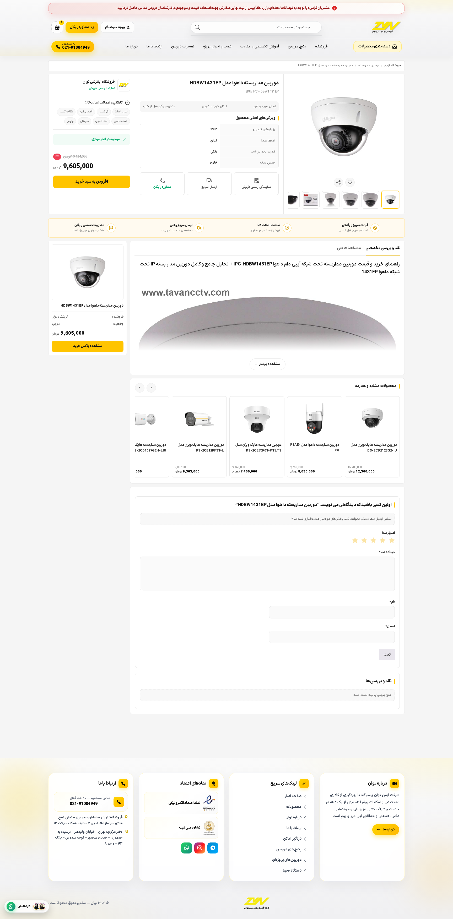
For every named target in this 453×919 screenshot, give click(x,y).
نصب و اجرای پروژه (217, 46)
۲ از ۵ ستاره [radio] (382, 540)
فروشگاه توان (393, 65)
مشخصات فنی (349, 248)
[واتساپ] (186, 847)
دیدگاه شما (387, 552)
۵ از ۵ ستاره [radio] (354, 540)
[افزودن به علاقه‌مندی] (350, 182)
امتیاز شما (388, 533)
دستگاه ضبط (292, 870)
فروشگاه (321, 46)
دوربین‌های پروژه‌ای (286, 860)
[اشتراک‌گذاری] (338, 182)
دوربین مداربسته (368, 65)
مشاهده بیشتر (269, 364)
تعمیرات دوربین (182, 46)
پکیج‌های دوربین (288, 849)
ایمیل (390, 626)
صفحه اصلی (292, 796)
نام (392, 602)
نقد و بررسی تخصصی (383, 248)
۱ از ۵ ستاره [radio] (391, 540)
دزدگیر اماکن (292, 838)
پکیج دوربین (297, 46)
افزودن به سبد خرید (91, 182)
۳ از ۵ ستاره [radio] (372, 540)
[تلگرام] (212, 847)
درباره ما (132, 46)
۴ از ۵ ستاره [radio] (363, 540)
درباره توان (293, 817)
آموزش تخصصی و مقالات (259, 46)
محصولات (293, 807)
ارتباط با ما (154, 46)
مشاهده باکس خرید (87, 346)
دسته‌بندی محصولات (374, 46)
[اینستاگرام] (199, 847)
